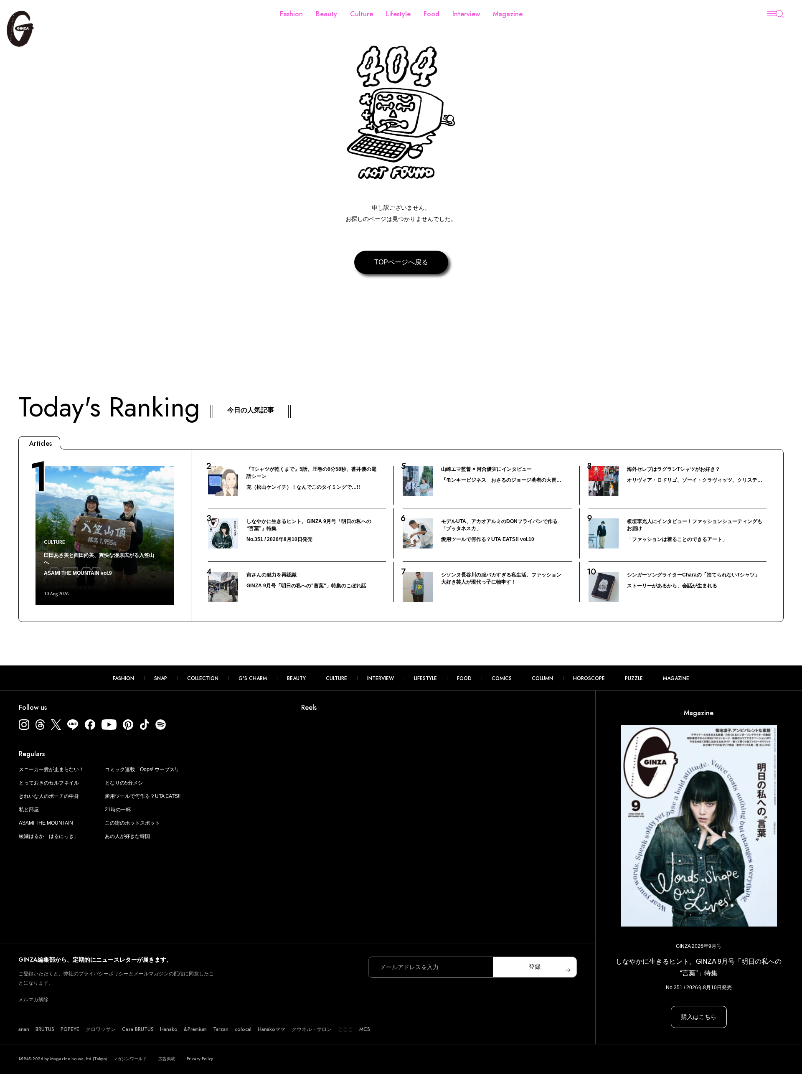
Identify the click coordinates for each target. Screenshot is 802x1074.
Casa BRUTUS (138, 1029)
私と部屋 (29, 809)
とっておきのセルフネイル (49, 783)
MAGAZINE (676, 678)
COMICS (502, 678)
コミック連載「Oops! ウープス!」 (143, 769)
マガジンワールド (130, 1059)
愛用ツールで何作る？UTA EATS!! (142, 796)
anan (23, 1029)
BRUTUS (45, 1029)
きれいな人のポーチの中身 (49, 796)
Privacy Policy (200, 1059)
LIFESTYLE (425, 678)
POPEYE (70, 1029)
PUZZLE (634, 678)
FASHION (123, 678)
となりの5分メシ (124, 783)
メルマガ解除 (33, 999)
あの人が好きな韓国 (127, 836)
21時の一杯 (118, 809)
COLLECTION (202, 678)
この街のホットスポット (132, 823)
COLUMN (542, 678)
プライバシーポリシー (104, 974)
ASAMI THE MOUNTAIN (46, 823)
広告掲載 (166, 1059)
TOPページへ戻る (401, 262)
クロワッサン (101, 1029)
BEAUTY (296, 678)
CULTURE (336, 678)
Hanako (169, 1029)
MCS (364, 1029)
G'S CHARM (253, 678)
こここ (345, 1029)
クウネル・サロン (312, 1029)
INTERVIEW (380, 678)
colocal (243, 1029)
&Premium (195, 1029)
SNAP (160, 678)
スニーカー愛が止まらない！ (51, 769)
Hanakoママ (271, 1029)
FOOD (464, 678)
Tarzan (220, 1029)
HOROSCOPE (589, 678)
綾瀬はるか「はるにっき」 (49, 836)
